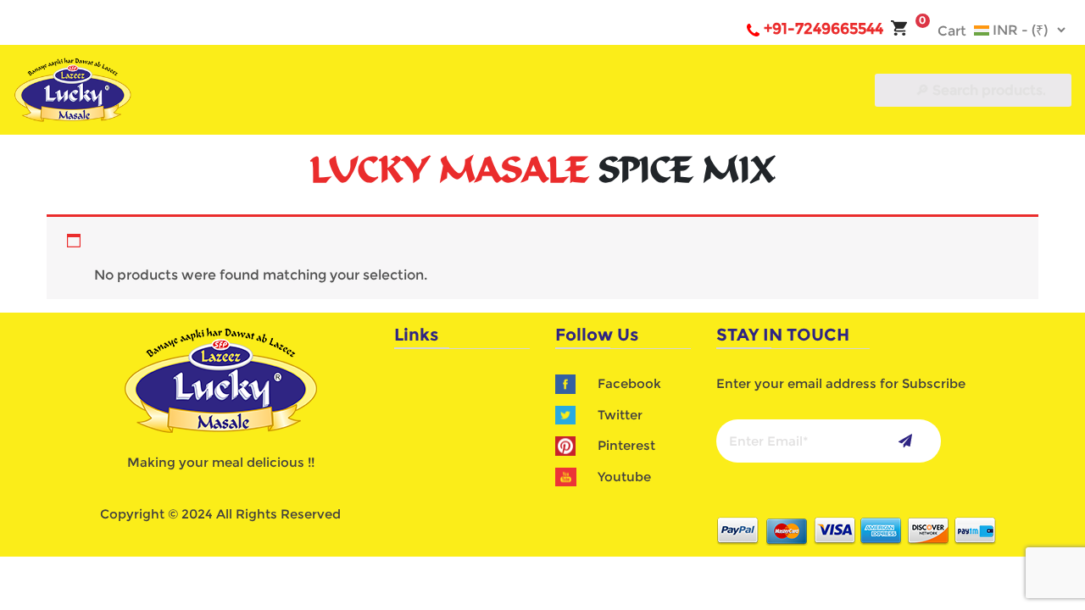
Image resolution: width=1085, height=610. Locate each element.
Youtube (624, 477)
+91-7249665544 (823, 28)
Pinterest (626, 445)
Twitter (620, 415)
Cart (942, 31)
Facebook (629, 383)
